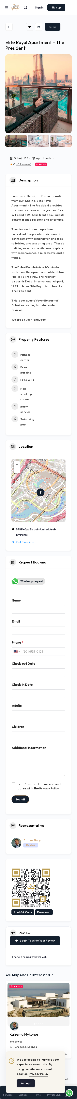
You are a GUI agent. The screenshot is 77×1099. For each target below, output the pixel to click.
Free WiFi (27, 380)
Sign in (39, 7)
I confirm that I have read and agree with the (39, 786)
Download (44, 912)
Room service (25, 409)
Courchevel (52, 1047)
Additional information (29, 748)
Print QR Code (23, 912)
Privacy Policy (49, 788)
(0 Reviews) (23, 164)
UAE (25, 158)
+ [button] (17, 464)
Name (16, 600)
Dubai (18, 158)
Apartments (44, 158)
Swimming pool (27, 421)
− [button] (17, 470)
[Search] (25, 7)
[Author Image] (45, 1026)
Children (18, 727)
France (65, 1047)
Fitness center (25, 357)
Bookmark (29, 27)
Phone (17, 642)
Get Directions (25, 542)
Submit (20, 799)
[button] (10, 94)
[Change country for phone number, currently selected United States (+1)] (16, 651)
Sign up (56, 7)
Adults (17, 706)
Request (52, 27)
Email (16, 621)
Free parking (25, 369)
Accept (26, 1083)
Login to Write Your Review (37, 940)
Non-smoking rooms (26, 394)
